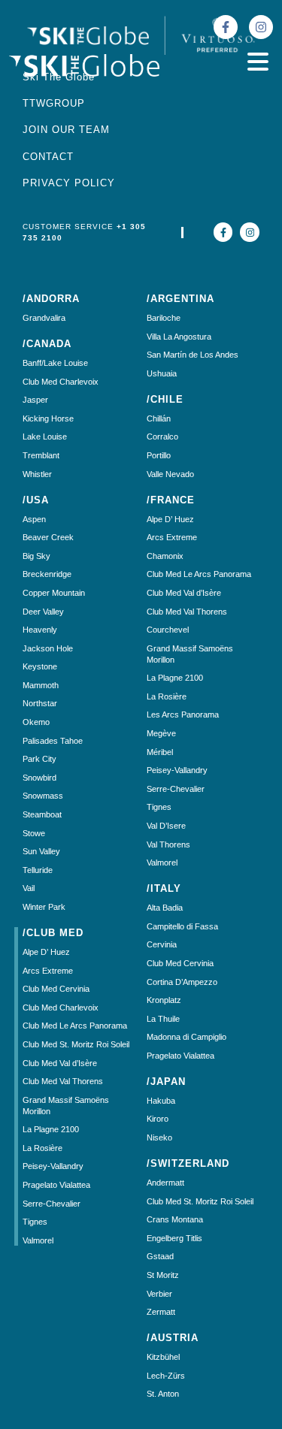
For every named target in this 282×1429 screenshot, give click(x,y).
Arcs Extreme (48, 970)
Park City (39, 758)
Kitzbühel (163, 1356)
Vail (29, 888)
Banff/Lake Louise (55, 362)
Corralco (162, 436)
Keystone (40, 666)
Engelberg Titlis (174, 1238)
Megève (161, 733)
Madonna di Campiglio (186, 1036)
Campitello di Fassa (182, 926)
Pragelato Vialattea (56, 1184)
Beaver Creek (48, 537)
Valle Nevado (170, 474)
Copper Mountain (54, 592)
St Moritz (163, 1274)
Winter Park (44, 906)
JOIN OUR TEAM (66, 129)
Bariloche (163, 317)
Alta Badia (165, 907)
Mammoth (41, 685)
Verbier (159, 1293)
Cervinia (162, 944)
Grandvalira (44, 317)
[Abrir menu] (258, 62)
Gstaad (160, 1256)
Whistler (37, 474)
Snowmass (43, 795)
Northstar (40, 703)
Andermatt (165, 1182)
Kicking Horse (48, 418)
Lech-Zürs (166, 1375)
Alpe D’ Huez (46, 951)
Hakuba (161, 1100)
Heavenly (40, 629)
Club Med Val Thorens (63, 1081)
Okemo (36, 722)
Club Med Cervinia (56, 988)
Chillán (159, 418)
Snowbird (39, 777)
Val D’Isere (166, 825)
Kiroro (157, 1118)
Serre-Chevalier (51, 1203)
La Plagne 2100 (51, 1129)
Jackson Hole (48, 648)
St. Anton (163, 1393)
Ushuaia (162, 373)
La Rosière (42, 1148)
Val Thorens (168, 844)
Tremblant (41, 455)
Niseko (159, 1137)
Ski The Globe (59, 77)
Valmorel (38, 1240)
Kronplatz (164, 1000)
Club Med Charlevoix (61, 381)
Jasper (35, 399)
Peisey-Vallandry (53, 1166)
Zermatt (161, 1311)
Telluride (38, 870)
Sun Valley (41, 851)
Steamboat (42, 814)
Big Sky (36, 555)
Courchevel (168, 629)
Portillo (159, 455)
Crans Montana (175, 1219)
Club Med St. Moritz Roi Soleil (76, 1044)
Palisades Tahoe (53, 740)
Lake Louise (45, 436)
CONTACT (48, 156)
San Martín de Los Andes (192, 354)
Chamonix (165, 555)
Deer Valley (43, 611)
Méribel (160, 752)
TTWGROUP (54, 103)
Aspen (34, 519)
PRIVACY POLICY (69, 183)
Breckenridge (47, 574)
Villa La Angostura (179, 336)
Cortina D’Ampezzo (182, 981)
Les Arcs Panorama (183, 714)
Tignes (35, 1221)
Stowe (34, 833)
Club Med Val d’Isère (60, 1063)
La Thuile (163, 1018)
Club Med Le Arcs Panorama (75, 1025)
